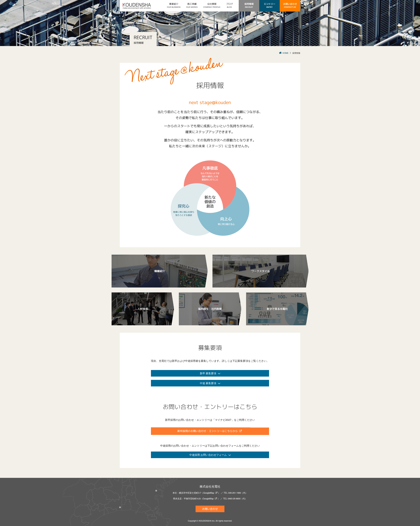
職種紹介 (159, 271)
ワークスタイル (260, 271)
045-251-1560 (234, 492)
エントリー (269, 5)
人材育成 (142, 309)
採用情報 (249, 5)
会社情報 (211, 5)
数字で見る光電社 (277, 309)
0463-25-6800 (234, 498)
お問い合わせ (290, 5)
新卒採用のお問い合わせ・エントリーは (207, 431)
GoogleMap (208, 492)
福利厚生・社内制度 (210, 309)
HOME (285, 52)
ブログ (229, 5)
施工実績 (192, 5)
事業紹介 (173, 5)
